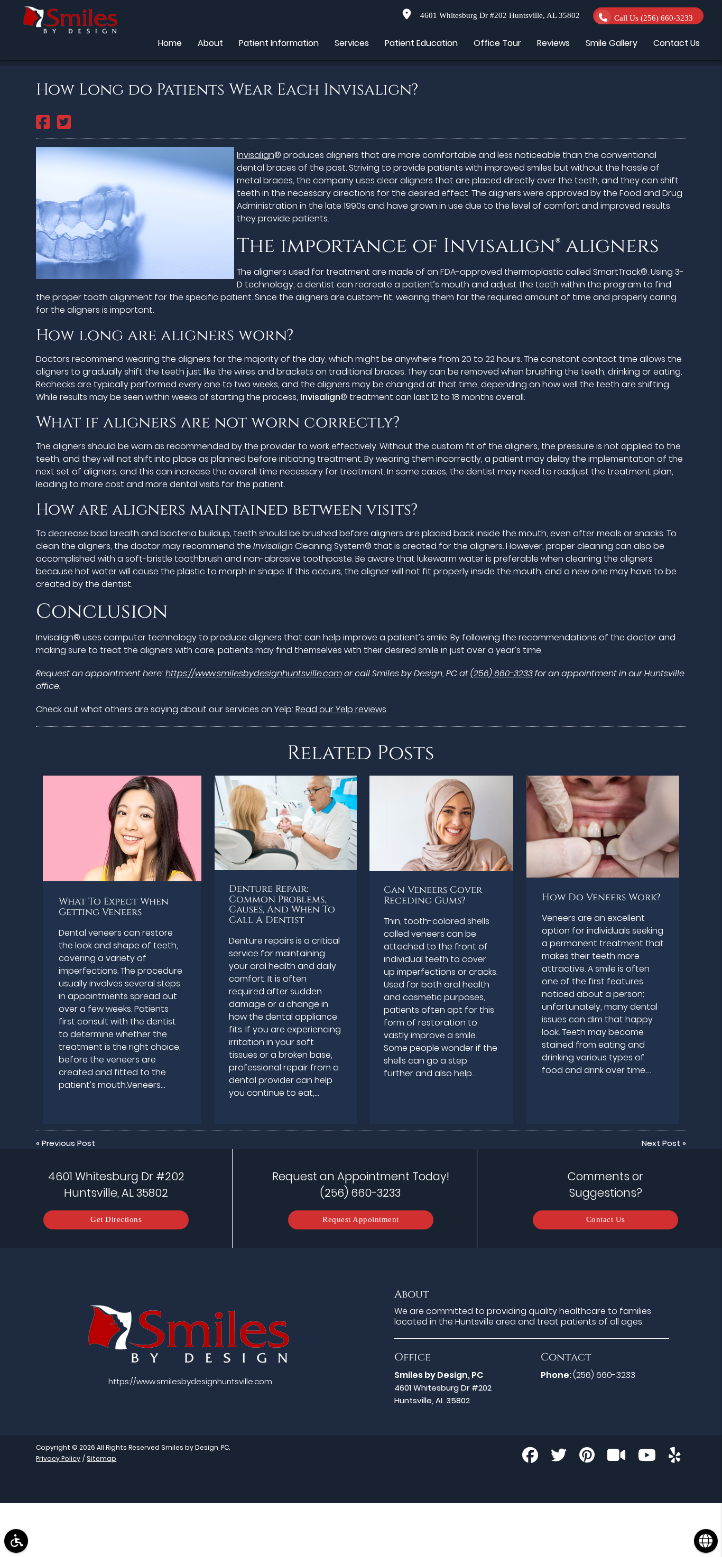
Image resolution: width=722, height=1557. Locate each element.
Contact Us (605, 1219)
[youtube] (647, 1456)
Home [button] (170, 43)
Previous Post (68, 1143)
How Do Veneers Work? (601, 897)
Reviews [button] (553, 43)
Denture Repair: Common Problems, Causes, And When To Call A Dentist (282, 905)
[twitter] (558, 1456)
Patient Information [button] (279, 43)
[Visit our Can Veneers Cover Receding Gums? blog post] (441, 823)
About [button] (210, 43)
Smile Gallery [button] (611, 43)
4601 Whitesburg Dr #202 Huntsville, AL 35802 (498, 15)
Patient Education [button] (421, 43)
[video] (616, 1456)
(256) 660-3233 (501, 673)
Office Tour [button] (497, 43)
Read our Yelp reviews (340, 709)
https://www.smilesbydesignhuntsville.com (253, 673)
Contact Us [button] (676, 43)
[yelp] (674, 1456)
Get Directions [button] (116, 1219)
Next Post (661, 1143)
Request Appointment (360, 1219)
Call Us (653, 18)
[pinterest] (587, 1456)
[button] (16, 1541)
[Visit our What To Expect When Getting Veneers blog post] (122, 828)
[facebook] (530, 1456)
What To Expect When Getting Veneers (114, 907)
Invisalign (255, 155)
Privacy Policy (58, 1458)
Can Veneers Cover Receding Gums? (433, 895)
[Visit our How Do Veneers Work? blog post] (603, 827)
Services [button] (352, 43)
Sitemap (101, 1458)
